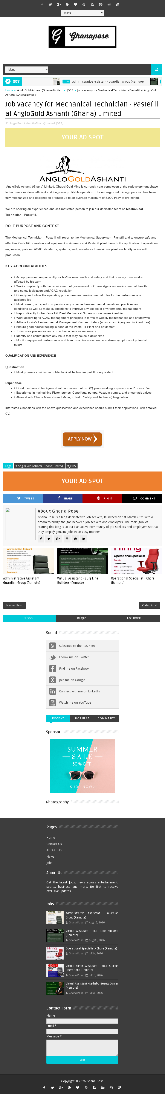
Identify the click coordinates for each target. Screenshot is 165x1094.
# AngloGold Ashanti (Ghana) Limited (39, 466)
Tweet (29, 498)
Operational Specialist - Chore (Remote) (132, 580)
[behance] (101, 4)
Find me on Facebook (74, 668)
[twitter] (50, 4)
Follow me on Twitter (74, 657)
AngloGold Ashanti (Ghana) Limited (39, 90)
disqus (81, 618)
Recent (58, 718)
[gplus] (59, 4)
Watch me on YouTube (75, 702)
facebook (134, 618)
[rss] (92, 4)
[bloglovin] (75, 4)
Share (68, 498)
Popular (82, 718)
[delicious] (117, 4)
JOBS (56, 81)
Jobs (49, 863)
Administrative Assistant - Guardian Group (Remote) (97, 81)
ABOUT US (54, 850)
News (50, 856)
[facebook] (42, 4)
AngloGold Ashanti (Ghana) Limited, (32, 123)
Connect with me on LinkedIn (79, 691)
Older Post (149, 605)
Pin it (108, 498)
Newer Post (14, 605)
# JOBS (71, 466)
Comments (107, 718)
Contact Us (54, 844)
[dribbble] (84, 4)
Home (9, 90)
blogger (29, 618)
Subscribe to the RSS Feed (77, 646)
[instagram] (109, 4)
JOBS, (59, 123)
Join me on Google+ (73, 680)
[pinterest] (67, 4)
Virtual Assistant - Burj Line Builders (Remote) (77, 580)
